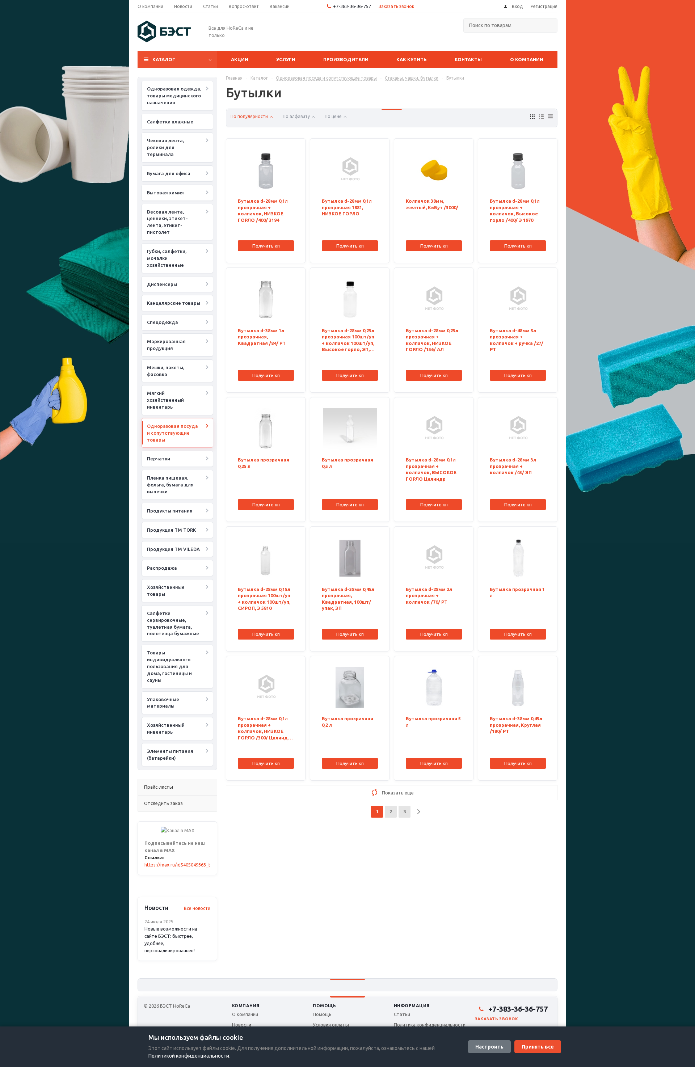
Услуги (285, 59)
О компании (526, 59)
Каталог (163, 59)
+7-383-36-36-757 (352, 6)
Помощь (324, 1005)
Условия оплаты (331, 1024)
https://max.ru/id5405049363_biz (179, 864)
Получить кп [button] (266, 245)
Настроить (489, 1047)
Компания (246, 1005)
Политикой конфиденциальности (188, 1056)
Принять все (538, 1047)
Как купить (411, 59)
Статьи (402, 1014)
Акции (239, 59)
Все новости (197, 908)
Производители (345, 59)
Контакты (468, 59)
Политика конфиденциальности (430, 1024)
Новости (241, 1024)
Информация (412, 1005)
